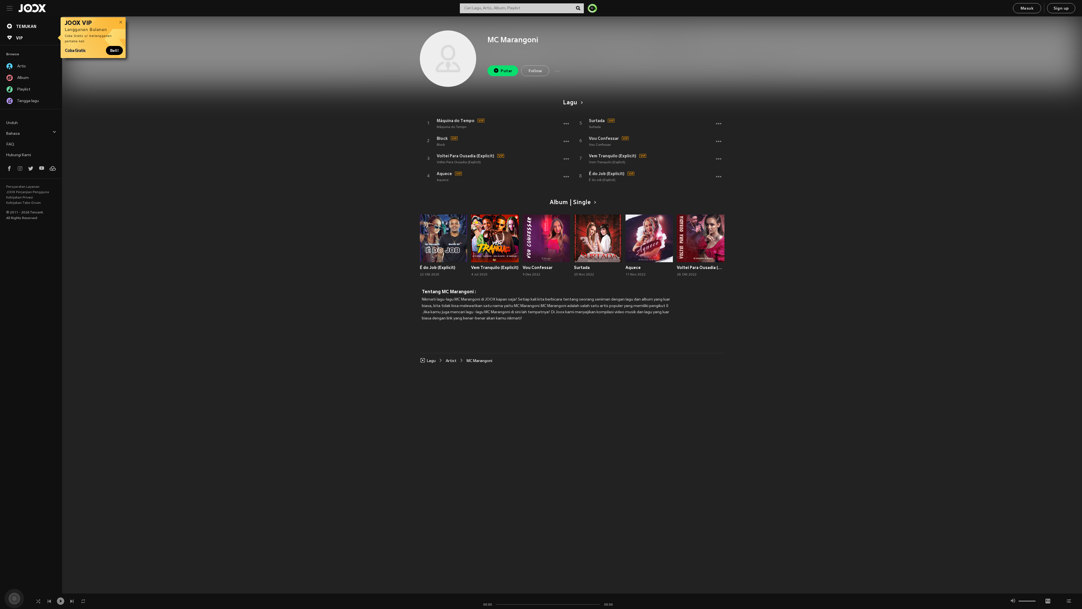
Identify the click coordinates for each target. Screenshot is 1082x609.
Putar (506, 71)
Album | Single (570, 203)
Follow (535, 71)
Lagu (570, 103)
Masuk (1027, 8)
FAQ (10, 144)
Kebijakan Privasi (19, 198)
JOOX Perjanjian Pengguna (27, 192)
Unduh (12, 123)
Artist (451, 361)
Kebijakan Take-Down (23, 203)
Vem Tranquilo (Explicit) (612, 156)
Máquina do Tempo (456, 120)
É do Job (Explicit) (606, 173)
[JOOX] (32, 8)
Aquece (444, 173)
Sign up (1061, 8)
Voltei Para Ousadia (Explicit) (465, 156)
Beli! (114, 50)
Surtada (597, 120)
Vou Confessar (604, 138)
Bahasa (13, 134)
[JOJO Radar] (592, 8)
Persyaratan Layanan (22, 187)
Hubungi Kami (18, 155)
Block (442, 138)
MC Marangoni (479, 361)
